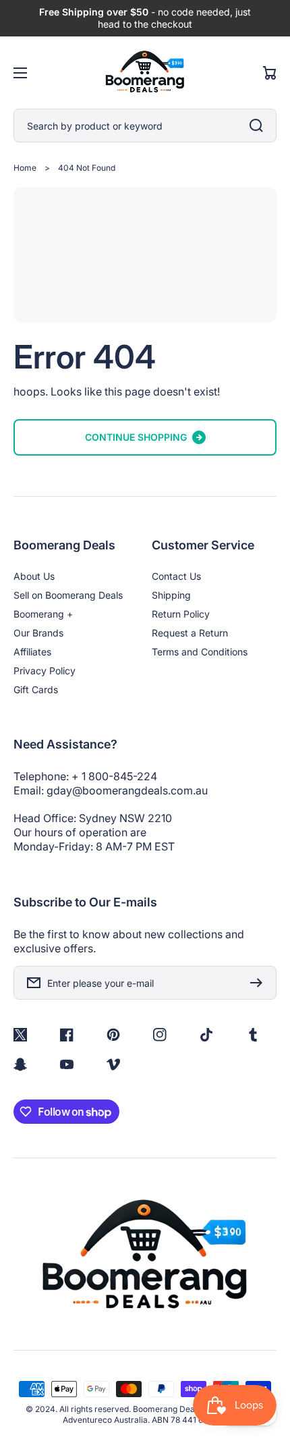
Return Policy (181, 614)
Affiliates (32, 651)
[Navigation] (20, 73)
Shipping (171, 595)
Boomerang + (43, 614)
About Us (34, 576)
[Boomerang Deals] (145, 72)
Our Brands (38, 633)
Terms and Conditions (200, 651)
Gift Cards (35, 689)
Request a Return (190, 633)
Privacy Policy (44, 670)
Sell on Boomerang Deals (68, 595)
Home (24, 168)
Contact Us (176, 576)
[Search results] (260, 125)
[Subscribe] (260, 983)
